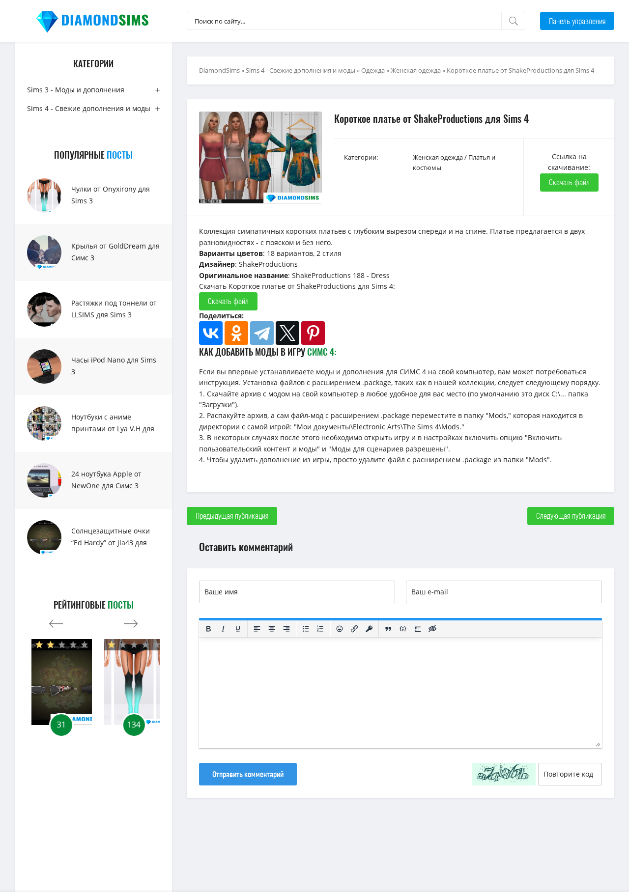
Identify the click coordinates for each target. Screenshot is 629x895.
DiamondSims (219, 70)
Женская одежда (416, 70)
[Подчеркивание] (237, 628)
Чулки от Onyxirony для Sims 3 (110, 194)
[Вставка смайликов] (339, 628)
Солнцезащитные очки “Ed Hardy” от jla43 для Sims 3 (110, 542)
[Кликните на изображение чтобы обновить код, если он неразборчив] (504, 774)
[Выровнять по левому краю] (257, 628)
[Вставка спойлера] (417, 628)
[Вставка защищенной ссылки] (369, 628)
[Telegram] (262, 333)
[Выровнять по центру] (271, 628)
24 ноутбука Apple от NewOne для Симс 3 (106, 479)
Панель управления (577, 21)
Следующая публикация (570, 515)
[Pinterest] (313, 333)
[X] (287, 333)
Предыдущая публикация (232, 515)
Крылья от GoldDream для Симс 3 (115, 251)
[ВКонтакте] (211, 333)
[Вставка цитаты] (388, 628)
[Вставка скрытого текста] (432, 628)
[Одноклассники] (236, 333)
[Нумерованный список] (320, 628)
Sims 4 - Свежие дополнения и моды (88, 108)
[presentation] (56, 621)
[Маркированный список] (305, 628)
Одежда (373, 70)
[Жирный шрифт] (208, 628)
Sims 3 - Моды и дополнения (75, 89)
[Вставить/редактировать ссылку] (354, 628)
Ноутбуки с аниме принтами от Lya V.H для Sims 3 (112, 428)
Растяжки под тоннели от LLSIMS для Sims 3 (114, 308)
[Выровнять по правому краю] (286, 628)
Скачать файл (569, 182)
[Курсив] (223, 628)
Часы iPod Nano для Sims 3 (113, 365)
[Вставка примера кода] (403, 628)
